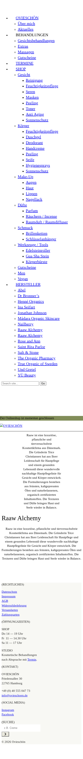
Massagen (26, 52)
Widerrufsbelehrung (14, 605)
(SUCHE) (8, 722)
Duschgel (33, 137)
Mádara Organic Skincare (39, 318)
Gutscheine (27, 57)
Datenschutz (9, 591)
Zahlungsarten (11, 614)
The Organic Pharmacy (36, 358)
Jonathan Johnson (32, 312)
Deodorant (34, 142)
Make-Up (25, 176)
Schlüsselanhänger (41, 239)
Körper (23, 125)
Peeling (32, 103)
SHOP (21, 69)
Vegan (23, 278)
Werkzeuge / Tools (33, 244)
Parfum (32, 210)
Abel (22, 290)
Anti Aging (35, 114)
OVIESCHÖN (27, 18)
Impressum (9, 596)
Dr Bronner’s (28, 295)
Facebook (8, 714)
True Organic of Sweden (37, 363)
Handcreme (35, 148)
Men (21, 273)
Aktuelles (25, 29)
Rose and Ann (29, 341)
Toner (30, 108)
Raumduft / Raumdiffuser (47, 222)
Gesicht (24, 74)
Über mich (26, 23)
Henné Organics (31, 301)
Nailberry (25, 324)
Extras (23, 46)
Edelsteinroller (38, 250)
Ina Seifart (26, 307)
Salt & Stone (28, 352)
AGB (5, 600)
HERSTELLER (28, 284)
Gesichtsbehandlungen (36, 40)
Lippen (31, 193)
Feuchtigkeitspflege (42, 86)
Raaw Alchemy (30, 329)
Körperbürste (36, 261)
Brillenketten (36, 233)
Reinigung (34, 80)
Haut (30, 188)
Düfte (22, 205)
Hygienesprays (38, 165)
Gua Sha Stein (37, 256)
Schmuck (25, 227)
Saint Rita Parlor (31, 346)
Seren (30, 91)
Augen (31, 182)
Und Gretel (27, 369)
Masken (32, 97)
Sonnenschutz (37, 120)
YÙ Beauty (27, 375)
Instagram (8, 710)
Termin (31, 659)
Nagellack (34, 199)
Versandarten (10, 610)
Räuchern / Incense (41, 216)
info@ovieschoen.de (15, 695)
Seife (30, 159)
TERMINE (24, 63)
